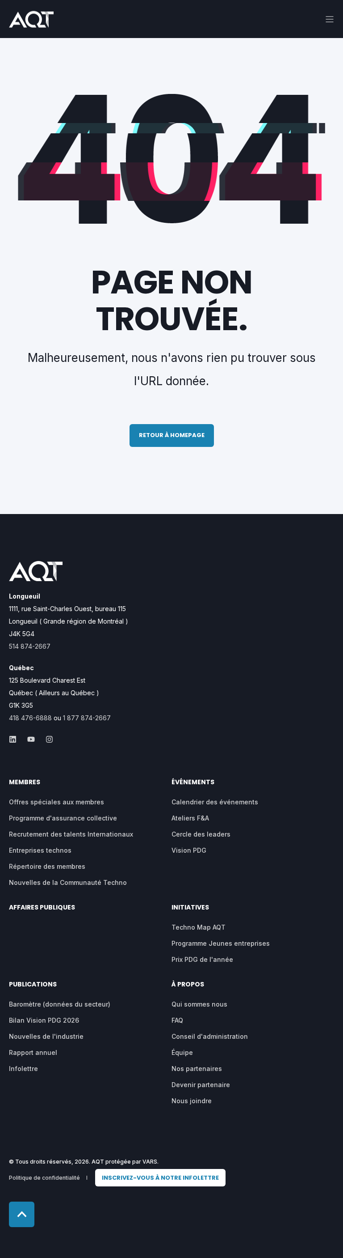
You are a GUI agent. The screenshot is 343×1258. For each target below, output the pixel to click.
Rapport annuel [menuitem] (33, 1052)
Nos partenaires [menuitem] (197, 1068)
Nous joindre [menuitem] (192, 1101)
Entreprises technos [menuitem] (40, 850)
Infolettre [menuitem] (23, 1068)
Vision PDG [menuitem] (189, 850)
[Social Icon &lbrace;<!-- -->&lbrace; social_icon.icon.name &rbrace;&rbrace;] (15, 739)
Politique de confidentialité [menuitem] (44, 1177)
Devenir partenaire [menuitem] (201, 1084)
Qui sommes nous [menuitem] (199, 1004)
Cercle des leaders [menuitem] (201, 834)
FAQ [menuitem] (177, 1020)
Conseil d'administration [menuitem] (210, 1036)
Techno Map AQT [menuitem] (199, 927)
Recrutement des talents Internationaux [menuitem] (71, 834)
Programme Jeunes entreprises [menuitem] (221, 943)
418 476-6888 (30, 718)
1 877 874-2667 (87, 718)
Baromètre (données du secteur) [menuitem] (59, 1004)
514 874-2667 (29, 646)
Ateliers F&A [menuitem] (190, 818)
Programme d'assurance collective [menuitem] (63, 818)
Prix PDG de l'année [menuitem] (202, 959)
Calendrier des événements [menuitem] (215, 802)
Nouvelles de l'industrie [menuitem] (46, 1036)
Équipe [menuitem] (182, 1052)
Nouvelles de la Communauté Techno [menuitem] (68, 882)
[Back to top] (21, 1214)
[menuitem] (160, 1177)
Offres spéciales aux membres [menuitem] (56, 802)
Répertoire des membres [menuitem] (47, 866)
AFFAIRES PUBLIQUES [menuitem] (42, 908)
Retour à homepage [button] (172, 435)
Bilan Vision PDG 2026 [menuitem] (44, 1020)
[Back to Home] (31, 21)
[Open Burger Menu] (330, 19)
